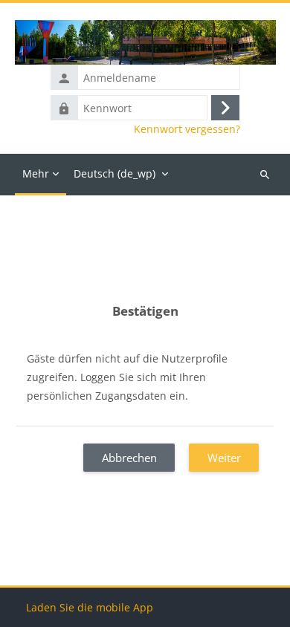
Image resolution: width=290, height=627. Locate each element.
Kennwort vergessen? (187, 129)
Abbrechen (129, 457)
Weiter (224, 457)
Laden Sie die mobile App (89, 607)
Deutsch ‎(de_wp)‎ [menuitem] (114, 173)
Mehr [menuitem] (35, 173)
